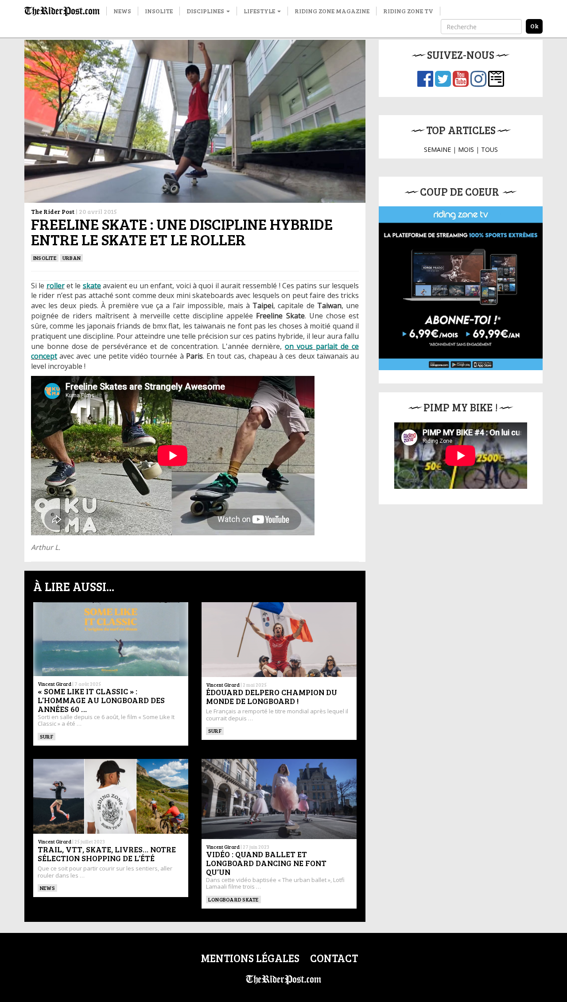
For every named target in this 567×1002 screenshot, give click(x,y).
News (122, 11)
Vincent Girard (54, 684)
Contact (334, 958)
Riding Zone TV (408, 11)
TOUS (489, 149)
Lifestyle (260, 11)
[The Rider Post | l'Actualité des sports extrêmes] (62, 11)
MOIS (466, 149)
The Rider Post (52, 211)
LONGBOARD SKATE (233, 899)
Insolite (159, 11)
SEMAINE (437, 149)
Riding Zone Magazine (332, 11)
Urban (71, 257)
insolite (44, 257)
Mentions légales (250, 958)
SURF (46, 736)
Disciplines (205, 11)
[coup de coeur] (461, 288)
